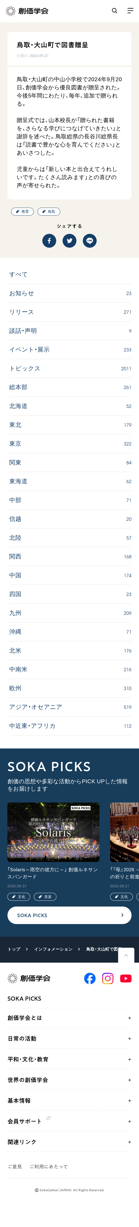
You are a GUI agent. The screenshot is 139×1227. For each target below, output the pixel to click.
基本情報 (19, 1100)
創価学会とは (24, 1018)
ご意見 (14, 1166)
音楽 (48, 897)
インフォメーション (53, 949)
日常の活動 (22, 1038)
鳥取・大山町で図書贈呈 (107, 949)
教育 (25, 211)
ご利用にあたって (48, 1166)
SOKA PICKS (32, 915)
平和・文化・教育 (28, 1059)
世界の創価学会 (27, 1080)
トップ (14, 949)
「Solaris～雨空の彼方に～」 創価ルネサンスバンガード (52, 873)
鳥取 (51, 211)
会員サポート (24, 1121)
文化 (21, 897)
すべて (18, 274)
